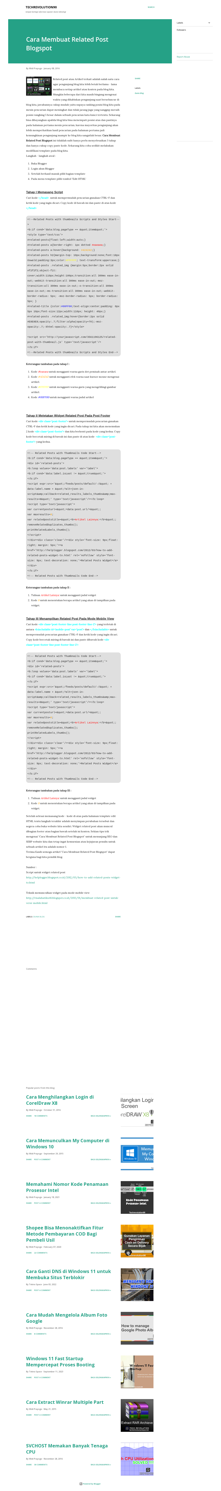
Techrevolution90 (41, 7)
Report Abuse (183, 56)
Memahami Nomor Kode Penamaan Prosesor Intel (67, 1187)
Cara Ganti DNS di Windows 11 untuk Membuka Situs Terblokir (68, 1274)
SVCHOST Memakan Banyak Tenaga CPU (67, 1449)
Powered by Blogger (91, 1484)
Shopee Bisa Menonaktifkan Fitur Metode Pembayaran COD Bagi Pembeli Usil (64, 1234)
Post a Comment (42, 1159)
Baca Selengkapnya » (101, 1116)
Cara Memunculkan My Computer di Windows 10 (67, 1143)
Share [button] (137, 78)
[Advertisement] (90, 948)
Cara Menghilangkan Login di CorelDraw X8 (60, 1100)
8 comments (40, 1334)
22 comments (40, 1253)
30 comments (40, 1464)
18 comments (40, 1116)
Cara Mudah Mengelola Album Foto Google (66, 1318)
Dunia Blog (139, 93)
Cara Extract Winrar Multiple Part (65, 1402)
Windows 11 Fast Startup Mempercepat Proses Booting (60, 1361)
